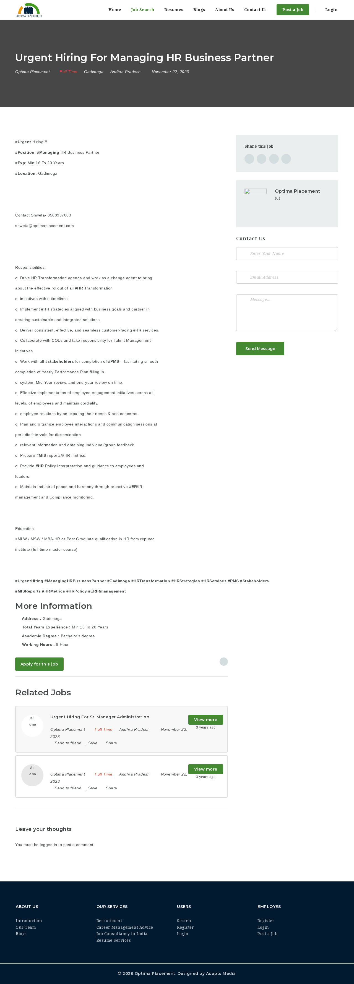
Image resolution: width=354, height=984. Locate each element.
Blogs (199, 9)
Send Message (260, 348)
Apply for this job (39, 664)
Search (184, 920)
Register (185, 927)
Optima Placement (297, 191)
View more (205, 719)
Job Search (142, 9)
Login (330, 9)
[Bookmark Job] (224, 661)
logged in (48, 844)
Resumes (173, 9)
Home (114, 9)
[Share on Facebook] (249, 159)
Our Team (26, 927)
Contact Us (255, 9)
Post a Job (292, 9)
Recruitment (109, 920)
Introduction (29, 920)
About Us (224, 9)
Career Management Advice (125, 927)
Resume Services (114, 940)
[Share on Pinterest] (274, 159)
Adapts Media (221, 973)
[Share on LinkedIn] (286, 159)
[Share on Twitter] (261, 159)
